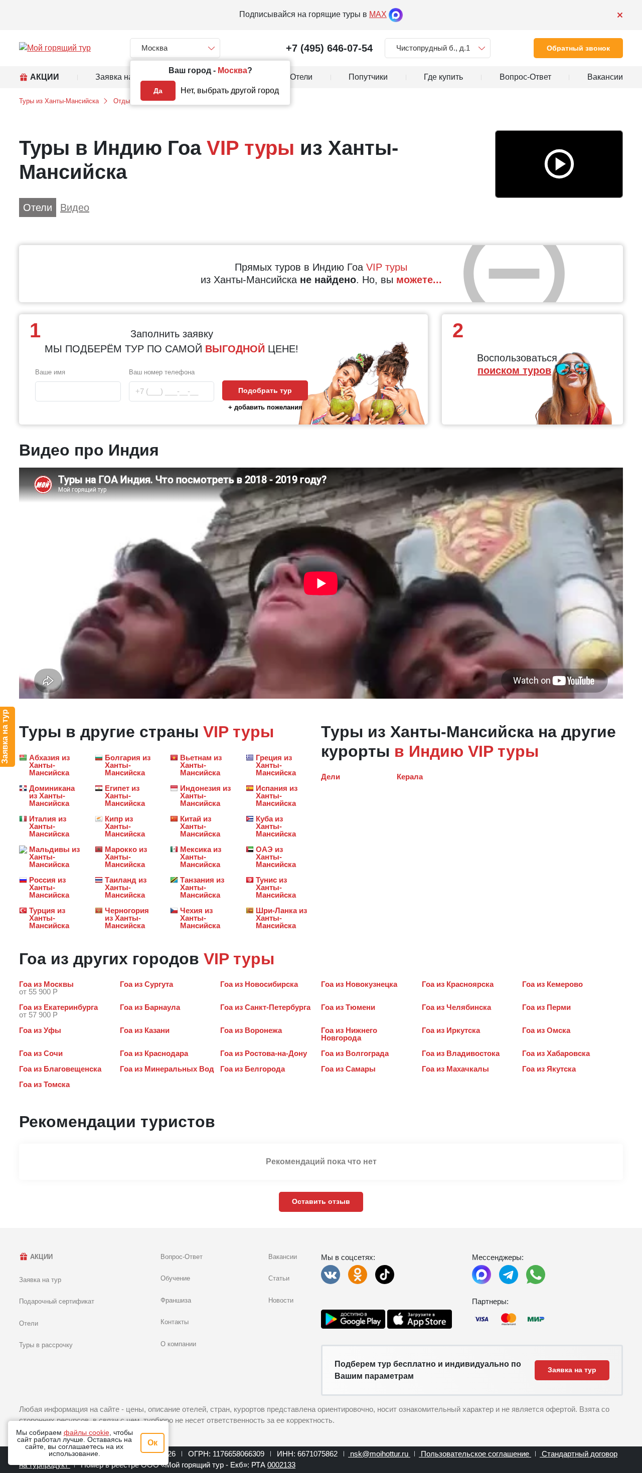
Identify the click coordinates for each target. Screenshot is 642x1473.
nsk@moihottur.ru (379, 1453)
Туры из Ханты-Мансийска (59, 101)
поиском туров (514, 370)
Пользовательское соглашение (475, 1453)
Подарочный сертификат (56, 1301)
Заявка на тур (40, 1280)
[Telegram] (508, 1274)
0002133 (281, 1464)
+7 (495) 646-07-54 (329, 48)
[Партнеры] (547, 1319)
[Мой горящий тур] (55, 48)
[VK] (330, 1274)
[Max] (396, 14)
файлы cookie (86, 1432)
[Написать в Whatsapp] (535, 1274)
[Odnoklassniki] (357, 1274)
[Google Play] (353, 1319)
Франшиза (175, 1300)
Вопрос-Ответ (181, 1256)
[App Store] (419, 1319)
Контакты (174, 1322)
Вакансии (282, 1256)
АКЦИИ (40, 1256)
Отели (28, 1323)
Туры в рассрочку (46, 1345)
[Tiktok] (384, 1274)
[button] (559, 164)
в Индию (428, 751)
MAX (378, 14)
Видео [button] (74, 207)
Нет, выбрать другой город (230, 90)
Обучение (175, 1278)
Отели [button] (37, 207)
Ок (152, 1442)
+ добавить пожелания (265, 407)
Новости (280, 1300)
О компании (178, 1344)
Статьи (278, 1278)
